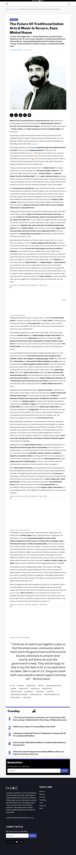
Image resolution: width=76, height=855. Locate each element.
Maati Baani (50, 691)
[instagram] (21, 842)
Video (41, 808)
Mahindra (13, 688)
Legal (41, 803)
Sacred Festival (23, 688)
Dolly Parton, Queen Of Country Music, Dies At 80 (34, 727)
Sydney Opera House (35, 694)
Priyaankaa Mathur (17, 50)
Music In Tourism (15, 697)
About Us (42, 791)
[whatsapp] (25, 115)
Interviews (14, 9)
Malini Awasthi (29, 691)
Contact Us (42, 805)
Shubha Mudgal (31, 685)
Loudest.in (34, 144)
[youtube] (17, 842)
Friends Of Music (47, 688)
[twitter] (16, 115)
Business (42, 794)
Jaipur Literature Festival (53, 685)
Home (7, 9)
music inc (40, 685)
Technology (42, 800)
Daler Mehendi (40, 691)
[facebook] (11, 115)
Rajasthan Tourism (16, 691)
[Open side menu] (7, 4)
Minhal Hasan (27, 697)
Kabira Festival (35, 688)
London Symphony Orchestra (19, 694)
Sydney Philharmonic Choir (52, 694)
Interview (42, 797)
